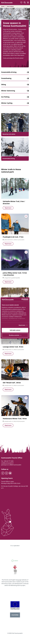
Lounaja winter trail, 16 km (13, 347)
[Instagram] (6, 473)
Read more (8, 208)
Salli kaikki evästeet (15, 330)
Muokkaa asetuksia (14, 335)
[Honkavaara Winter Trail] (15, 405)
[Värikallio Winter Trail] (15, 188)
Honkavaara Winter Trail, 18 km (15, 419)
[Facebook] (2, 473)
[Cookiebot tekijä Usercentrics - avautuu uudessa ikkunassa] (21, 300)
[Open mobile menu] (28, 3)
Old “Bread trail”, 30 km (12, 383)
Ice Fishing (5, 97)
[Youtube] (10, 473)
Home (2, 6)
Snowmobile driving (8, 72)
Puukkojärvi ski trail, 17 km (13, 237)
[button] (25, 632)
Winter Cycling (6, 103)
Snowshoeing (6, 78)
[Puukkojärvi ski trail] (15, 224)
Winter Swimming (8, 91)
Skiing (3, 84)
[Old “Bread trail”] (15, 369)
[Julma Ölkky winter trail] (15, 259)
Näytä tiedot (22, 325)
